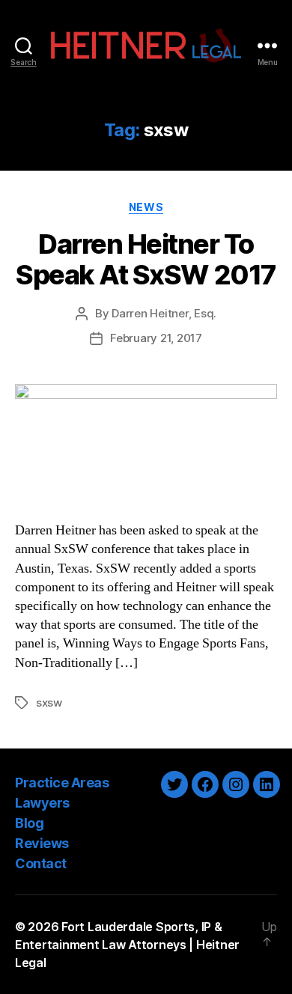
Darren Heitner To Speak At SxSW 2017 (146, 259)
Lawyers (42, 803)
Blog (29, 823)
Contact (41, 863)
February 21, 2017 (156, 338)
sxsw (49, 702)
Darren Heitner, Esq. (164, 313)
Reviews (42, 843)
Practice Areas (62, 782)
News (146, 207)
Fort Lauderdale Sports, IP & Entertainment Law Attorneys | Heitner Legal (127, 944)
